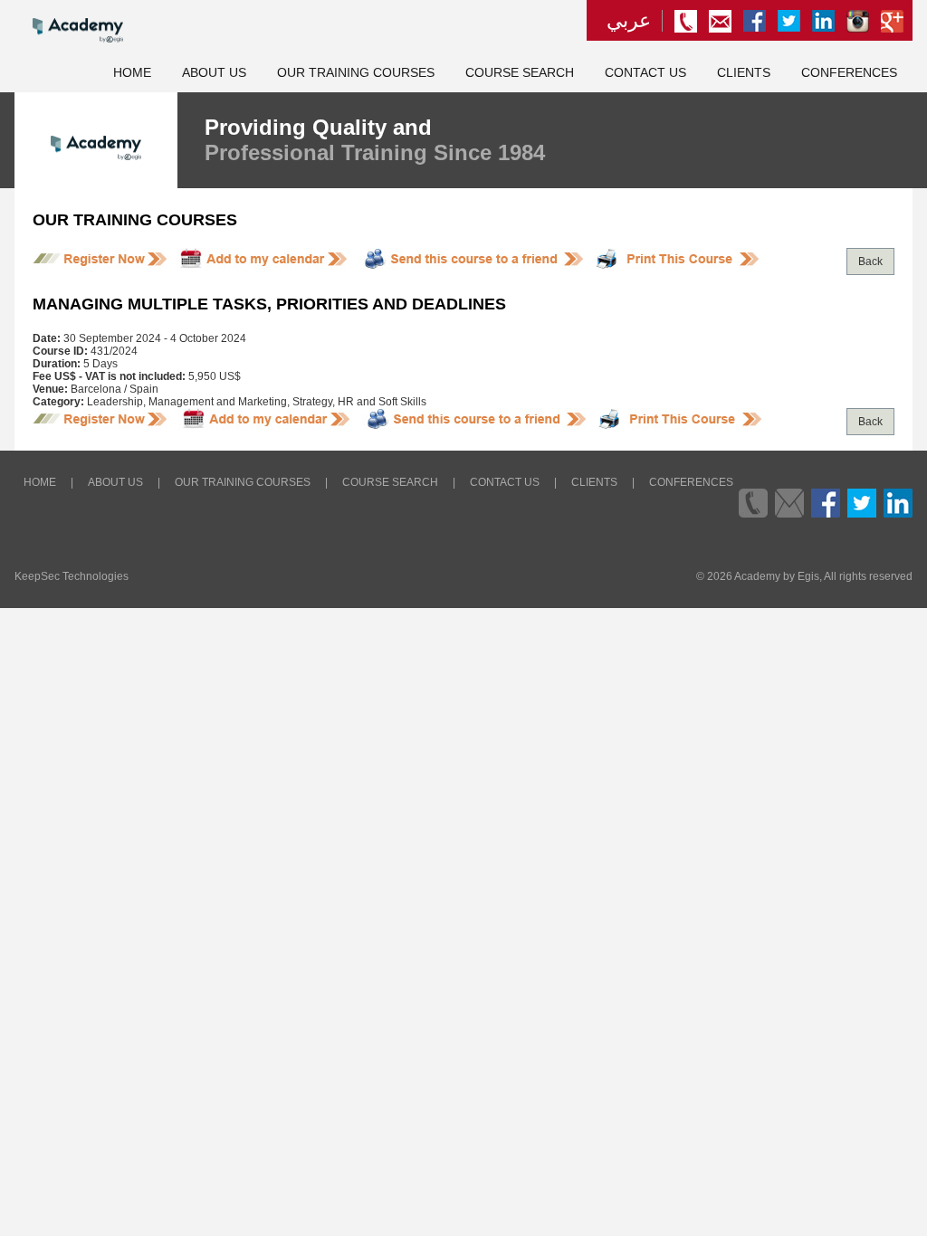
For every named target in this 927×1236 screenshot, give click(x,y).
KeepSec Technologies (71, 576)
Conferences (849, 73)
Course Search (519, 73)
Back (870, 261)
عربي (629, 21)
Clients (743, 73)
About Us (214, 73)
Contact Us (645, 73)
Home (132, 73)
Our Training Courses (356, 73)
